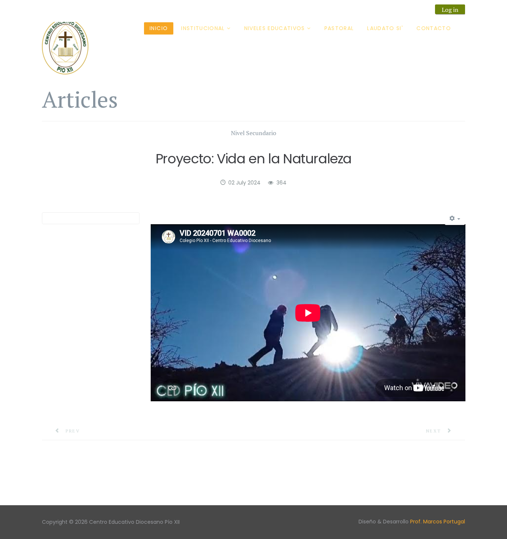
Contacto (433, 28)
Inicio (159, 28)
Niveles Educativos (274, 28)
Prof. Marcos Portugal (437, 521)
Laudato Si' (385, 28)
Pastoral (339, 28)
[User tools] (455, 218)
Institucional (203, 28)
